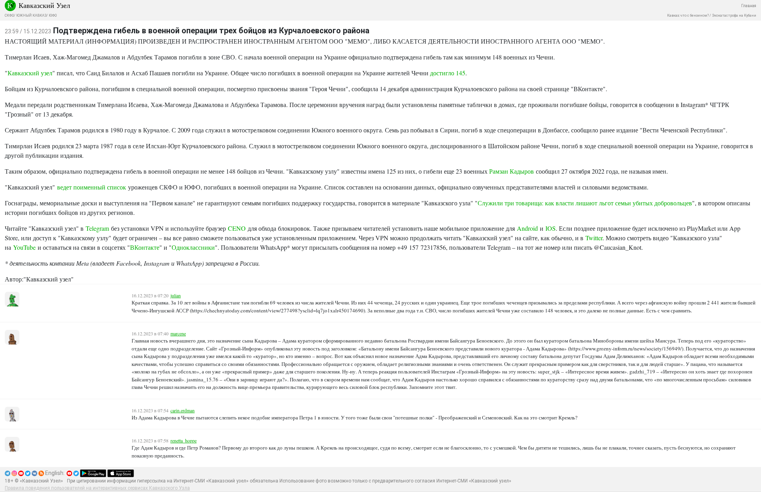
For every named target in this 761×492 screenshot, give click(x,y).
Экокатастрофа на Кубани (734, 15)
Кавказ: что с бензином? (688, 15)
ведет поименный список (91, 187)
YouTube (24, 247)
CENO (237, 228)
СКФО (9, 15)
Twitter (593, 238)
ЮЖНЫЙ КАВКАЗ (31, 15)
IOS (550, 228)
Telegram (97, 228)
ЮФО (53, 15)
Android (527, 228)
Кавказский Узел (44, 5)
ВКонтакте (144, 247)
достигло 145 (447, 73)
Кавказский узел (30, 73)
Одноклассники (193, 247)
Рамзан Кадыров (511, 171)
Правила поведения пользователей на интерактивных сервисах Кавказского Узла (97, 488)
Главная (748, 6)
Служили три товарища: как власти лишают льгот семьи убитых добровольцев (585, 203)
